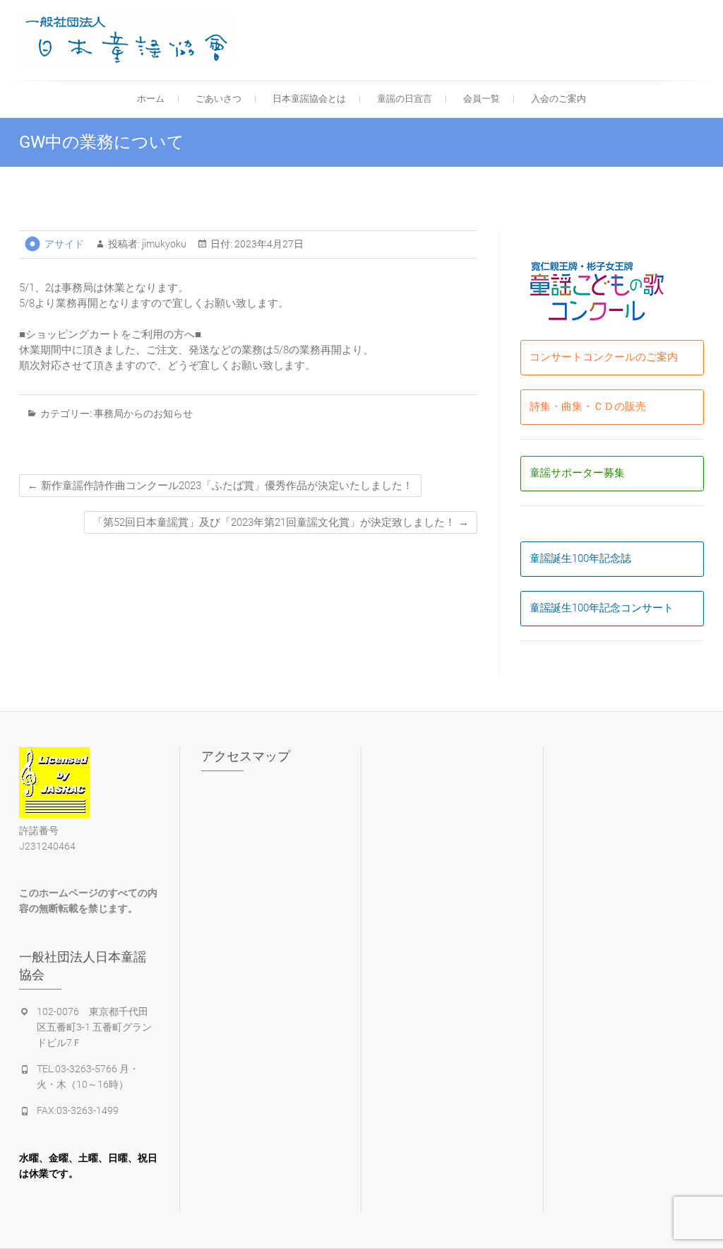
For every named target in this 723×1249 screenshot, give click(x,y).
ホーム (151, 98)
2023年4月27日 (268, 244)
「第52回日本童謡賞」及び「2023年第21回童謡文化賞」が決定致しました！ (280, 522)
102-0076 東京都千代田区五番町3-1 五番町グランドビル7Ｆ (94, 1027)
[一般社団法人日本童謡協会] (130, 38)
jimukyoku (163, 244)
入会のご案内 (558, 98)
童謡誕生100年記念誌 (580, 558)
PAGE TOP (693, 1199)
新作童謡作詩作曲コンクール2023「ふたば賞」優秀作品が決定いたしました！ (220, 485)
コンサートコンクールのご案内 (604, 357)
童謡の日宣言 (404, 98)
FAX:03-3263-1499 (78, 1110)
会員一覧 (481, 98)
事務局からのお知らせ (143, 413)
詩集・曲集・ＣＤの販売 (588, 406)
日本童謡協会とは (309, 98)
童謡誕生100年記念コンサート (602, 608)
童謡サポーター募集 (577, 473)
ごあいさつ (218, 98)
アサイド (64, 244)
